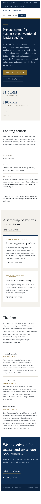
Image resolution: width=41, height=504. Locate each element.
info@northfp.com (7, 6)
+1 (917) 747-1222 (19, 6)
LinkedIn (30, 487)
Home (4, 15)
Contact (22, 15)
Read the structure (14, 263)
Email (36, 487)
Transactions (12, 15)
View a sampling (13, 79)
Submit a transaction (15, 73)
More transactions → (12, 230)
